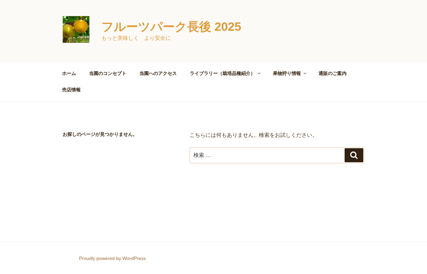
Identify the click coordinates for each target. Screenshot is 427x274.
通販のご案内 (333, 73)
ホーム (69, 73)
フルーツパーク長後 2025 (171, 26)
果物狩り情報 (287, 73)
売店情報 (71, 89)
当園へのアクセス (158, 73)
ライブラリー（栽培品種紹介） (222, 73)
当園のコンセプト (107, 73)
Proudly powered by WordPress (112, 258)
